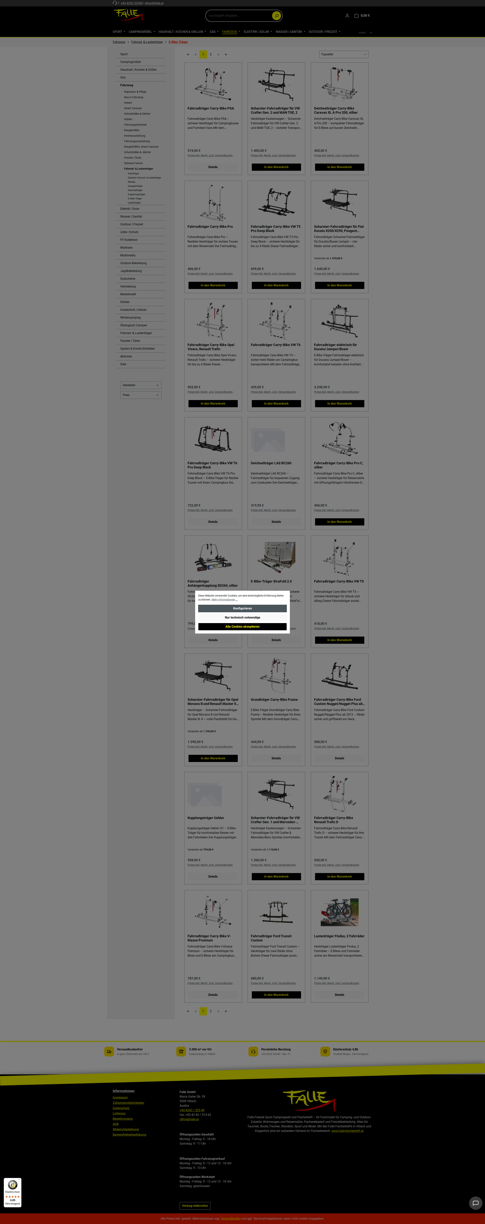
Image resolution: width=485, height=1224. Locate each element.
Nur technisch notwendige (242, 617)
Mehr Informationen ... (225, 599)
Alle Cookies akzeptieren (242, 626)
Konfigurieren (242, 608)
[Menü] (19, 1180)
